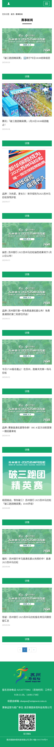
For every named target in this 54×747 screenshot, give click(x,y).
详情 (27, 76)
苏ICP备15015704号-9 (38, 740)
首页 (12, 14)
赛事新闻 (19, 14)
